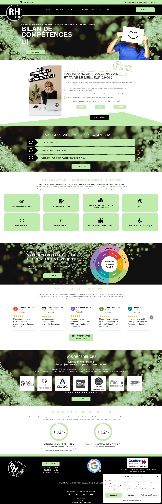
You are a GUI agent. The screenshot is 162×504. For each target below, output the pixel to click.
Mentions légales (81, 498)
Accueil (49, 9)
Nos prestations (81, 9)
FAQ (107, 9)
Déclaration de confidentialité (132, 500)
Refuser (131, 495)
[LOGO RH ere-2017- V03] (14, 13)
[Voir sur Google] (15, 309)
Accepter (113, 495)
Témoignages (96, 9)
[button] (157, 476)
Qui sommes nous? (63, 9)
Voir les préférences (149, 495)
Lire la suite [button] (18, 326)
